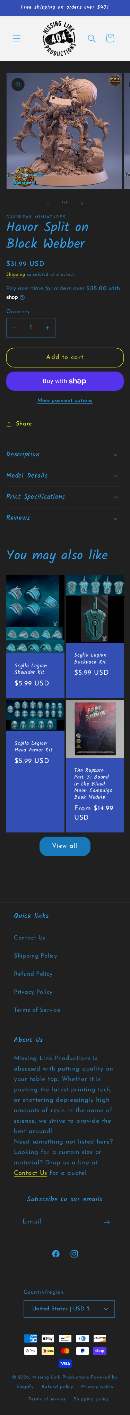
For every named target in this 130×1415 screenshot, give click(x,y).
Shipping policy (91, 1399)
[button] (17, 38)
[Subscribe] (106, 1222)
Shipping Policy (35, 956)
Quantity (18, 312)
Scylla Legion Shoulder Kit (31, 669)
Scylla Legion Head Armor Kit (34, 747)
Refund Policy (33, 974)
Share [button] (24, 424)
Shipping (15, 275)
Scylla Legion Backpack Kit (90, 659)
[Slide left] (48, 203)
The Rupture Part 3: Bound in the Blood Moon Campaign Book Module (93, 784)
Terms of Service (37, 1010)
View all (65, 846)
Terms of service (47, 1399)
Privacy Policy (33, 992)
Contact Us (29, 938)
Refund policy (57, 1387)
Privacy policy (97, 1387)
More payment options (65, 400)
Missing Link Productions (60, 1377)
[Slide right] (81, 203)
